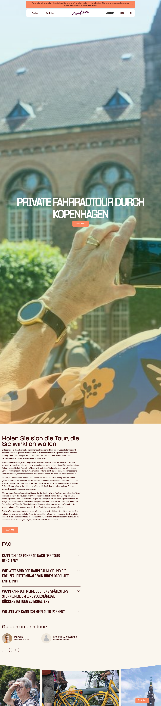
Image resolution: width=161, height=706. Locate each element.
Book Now (142, 700)
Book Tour (80, 224)
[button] (111, 13)
